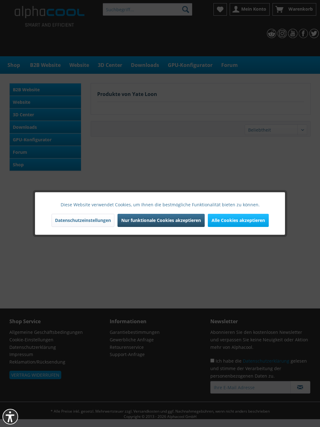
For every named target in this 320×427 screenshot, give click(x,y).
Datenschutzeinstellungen (83, 220)
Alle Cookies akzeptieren (238, 220)
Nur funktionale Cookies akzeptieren (161, 220)
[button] (10, 416)
